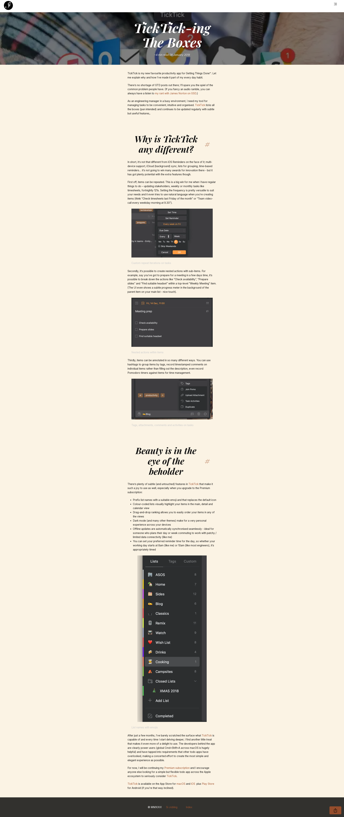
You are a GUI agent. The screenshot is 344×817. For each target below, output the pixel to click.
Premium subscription (177, 768)
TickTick (200, 105)
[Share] (335, 810)
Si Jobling (171, 807)
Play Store (208, 783)
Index (189, 807)
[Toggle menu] (335, 4)
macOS (181, 783)
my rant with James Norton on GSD (175, 93)
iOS (193, 783)
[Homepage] (8, 5)
